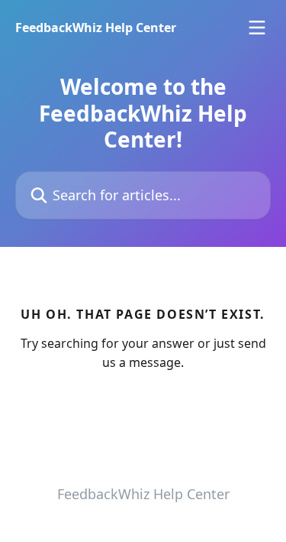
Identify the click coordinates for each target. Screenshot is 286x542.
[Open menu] (257, 27)
